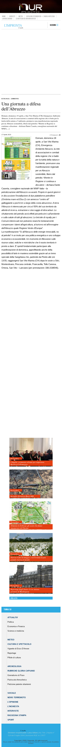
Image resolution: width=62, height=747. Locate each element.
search (44, 25)
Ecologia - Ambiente (10, 99)
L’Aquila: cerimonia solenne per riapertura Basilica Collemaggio (27, 463)
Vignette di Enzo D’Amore (18, 649)
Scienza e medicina (15, 631)
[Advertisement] (31, 62)
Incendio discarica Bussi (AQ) (22, 496)
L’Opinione (12, 702)
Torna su (7, 609)
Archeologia (14, 666)
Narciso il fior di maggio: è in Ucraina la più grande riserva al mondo (28, 558)
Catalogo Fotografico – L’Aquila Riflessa (40, 16)
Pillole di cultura (14, 657)
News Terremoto (16, 697)
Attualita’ (12, 617)
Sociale (11, 693)
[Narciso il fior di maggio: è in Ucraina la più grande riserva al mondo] (31, 547)
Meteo (21, 16)
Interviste (13, 711)
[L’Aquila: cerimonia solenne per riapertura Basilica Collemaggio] (31, 452)
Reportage (11, 653)
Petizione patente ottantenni (19, 684)
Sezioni (53, 25)
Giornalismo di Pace (15, 675)
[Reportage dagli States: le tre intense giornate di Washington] (31, 579)
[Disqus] (30, 323)
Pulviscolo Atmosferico (17, 680)
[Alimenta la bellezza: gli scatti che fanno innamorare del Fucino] (31, 515)
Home (4, 16)
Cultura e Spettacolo (19, 644)
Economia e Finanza (16, 626)
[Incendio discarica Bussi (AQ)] (31, 484)
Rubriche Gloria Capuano (21, 671)
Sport (10, 720)
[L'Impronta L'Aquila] (13, 26)
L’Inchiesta (13, 706)
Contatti (12, 16)
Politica (10, 622)
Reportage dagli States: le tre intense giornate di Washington (25, 590)
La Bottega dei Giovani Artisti (26, 18)
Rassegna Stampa (16, 715)
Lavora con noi (7, 18)
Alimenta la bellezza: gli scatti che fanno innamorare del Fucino (26, 527)
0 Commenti (54, 135)
